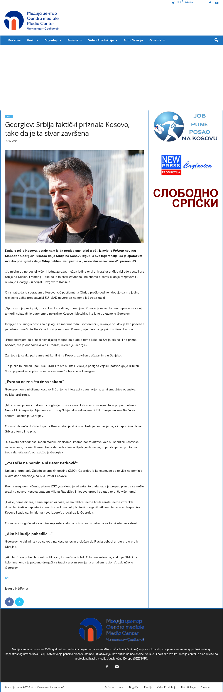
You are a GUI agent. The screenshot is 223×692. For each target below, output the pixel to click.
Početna (14, 40)
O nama (155, 40)
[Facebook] (210, 3)
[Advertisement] (111, 77)
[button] (216, 40)
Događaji (50, 40)
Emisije (73, 40)
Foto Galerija (133, 40)
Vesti (30, 40)
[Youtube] (217, 3)
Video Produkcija (101, 40)
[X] (19, 601)
